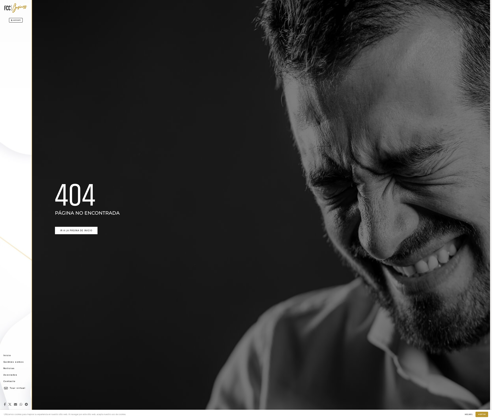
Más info (469, 414)
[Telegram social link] (26, 404)
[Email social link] (15, 404)
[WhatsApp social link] (21, 404)
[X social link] (10, 404)
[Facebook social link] (5, 404)
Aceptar (482, 414)
